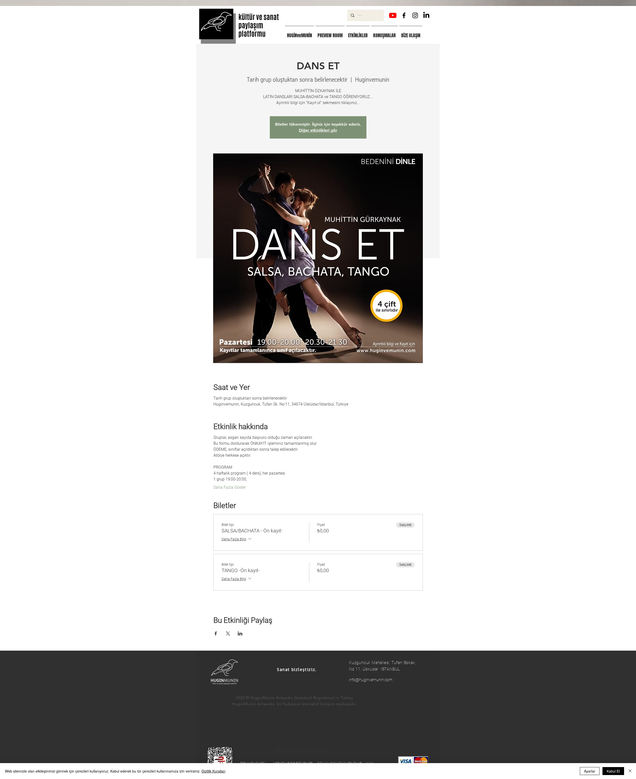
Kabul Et (613, 771)
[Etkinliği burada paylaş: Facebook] (215, 633)
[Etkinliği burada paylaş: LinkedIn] (240, 633)
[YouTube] (393, 15)
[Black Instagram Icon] (415, 15)
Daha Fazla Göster (229, 487)
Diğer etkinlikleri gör (318, 130)
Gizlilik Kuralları (213, 771)
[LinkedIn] (426, 15)
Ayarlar (589, 771)
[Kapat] (630, 771)
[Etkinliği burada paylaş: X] (228, 633)
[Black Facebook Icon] (404, 15)
